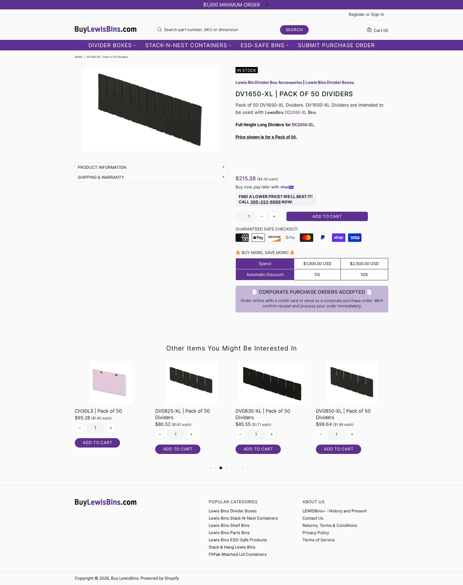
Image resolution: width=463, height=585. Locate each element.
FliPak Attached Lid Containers (238, 554)
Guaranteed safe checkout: (267, 229)
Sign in (377, 14)
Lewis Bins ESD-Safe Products (238, 539)
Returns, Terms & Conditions (330, 525)
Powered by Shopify (160, 578)
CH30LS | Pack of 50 (98, 411)
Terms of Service (319, 539)
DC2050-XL (296, 112)
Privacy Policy (316, 532)
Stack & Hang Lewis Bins (232, 547)
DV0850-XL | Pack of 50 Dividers (343, 414)
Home (78, 56)
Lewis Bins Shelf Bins (229, 525)
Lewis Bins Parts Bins (229, 532)
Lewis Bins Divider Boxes (233, 510)
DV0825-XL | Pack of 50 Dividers (182, 414)
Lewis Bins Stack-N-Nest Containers (243, 518)
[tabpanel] (111, 409)
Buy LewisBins (105, 29)
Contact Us (313, 518)
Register (357, 14)
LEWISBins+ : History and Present (335, 510)
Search (294, 29)
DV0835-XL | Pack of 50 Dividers (263, 414)
